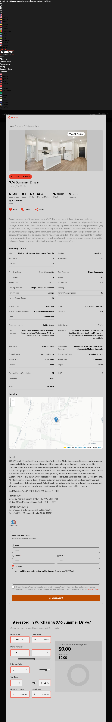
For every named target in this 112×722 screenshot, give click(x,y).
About (2, 59)
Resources (4, 64)
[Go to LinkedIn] (1, 10)
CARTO (99, 447)
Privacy (96, 589)
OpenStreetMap (80, 447)
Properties (4, 62)
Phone (18, 556)
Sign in (7, 47)
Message (18, 566)
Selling (2, 67)
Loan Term (36, 634)
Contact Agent (56, 598)
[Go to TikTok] (1, 12)
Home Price (15, 634)
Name (17, 545)
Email (61, 556)
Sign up (2, 47)
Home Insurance (17, 689)
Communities (5, 69)
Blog (2, 57)
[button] (56, 420)
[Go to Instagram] (1, 5)
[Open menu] (1, 109)
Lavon (19, 126)
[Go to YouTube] (1, 8)
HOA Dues (36, 689)
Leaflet (68, 447)
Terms (90, 589)
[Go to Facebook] (1, 3)
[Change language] (2, 15)
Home (11, 126)
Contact (3, 72)
